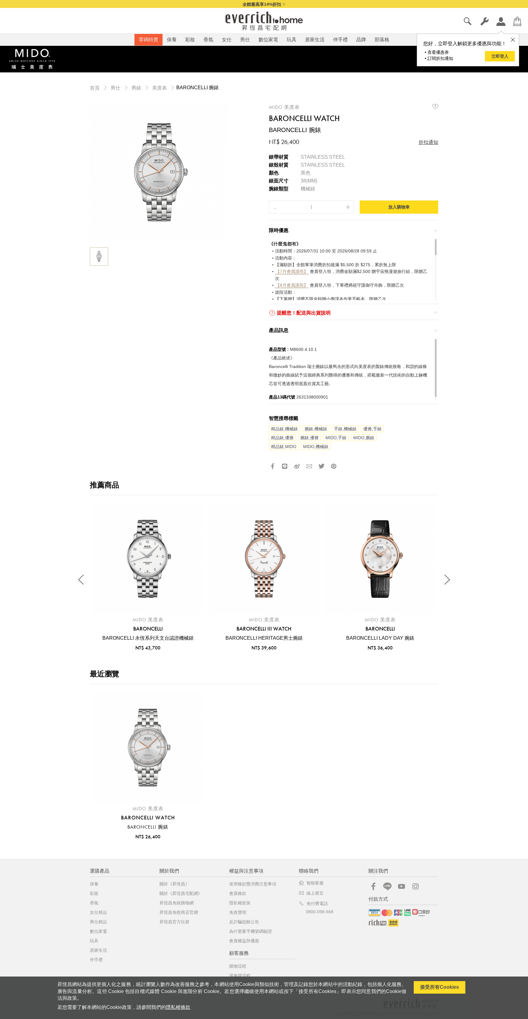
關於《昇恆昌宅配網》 (181, 893)
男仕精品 (98, 921)
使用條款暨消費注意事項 (252, 883)
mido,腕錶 (363, 437)
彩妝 (190, 39)
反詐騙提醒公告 (244, 921)
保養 (172, 39)
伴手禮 (340, 39)
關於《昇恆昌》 (174, 883)
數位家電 (268, 39)
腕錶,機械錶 (316, 428)
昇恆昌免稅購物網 (177, 902)
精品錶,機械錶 (284, 428)
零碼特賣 (148, 39)
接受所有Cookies (439, 987)
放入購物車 (399, 206)
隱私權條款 (178, 1007)
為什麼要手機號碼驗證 (250, 931)
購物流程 (237, 966)
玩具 (291, 39)
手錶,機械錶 (345, 428)
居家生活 (314, 39)
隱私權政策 (240, 902)
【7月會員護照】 (292, 271)
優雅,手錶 (372, 428)
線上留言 (315, 893)
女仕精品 (98, 912)
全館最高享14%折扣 (262, 4)
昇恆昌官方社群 (174, 921)
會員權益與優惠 (244, 940)
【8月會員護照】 (292, 285)
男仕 (245, 39)
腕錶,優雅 (309, 437)
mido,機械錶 (315, 446)
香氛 (208, 39)
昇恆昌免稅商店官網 (179, 912)
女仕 (227, 39)
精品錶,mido (283, 446)
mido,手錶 (335, 437)
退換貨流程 (240, 975)
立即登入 (499, 56)
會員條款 (237, 893)
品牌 (361, 39)
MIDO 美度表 (284, 107)
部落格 (382, 39)
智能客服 (315, 883)
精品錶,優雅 (282, 437)
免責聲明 (237, 912)
